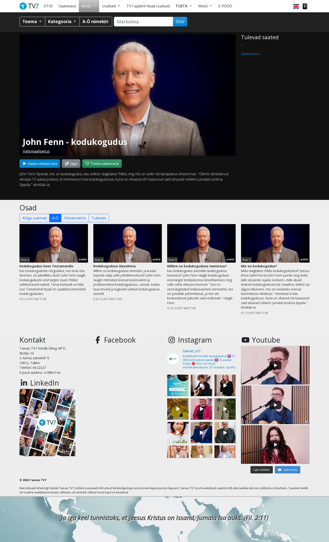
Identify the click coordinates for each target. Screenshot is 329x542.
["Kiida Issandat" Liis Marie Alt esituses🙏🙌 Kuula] (225, 385)
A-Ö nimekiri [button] (95, 21)
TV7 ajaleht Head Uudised (148, 6)
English (296, 6)
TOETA (181, 6)
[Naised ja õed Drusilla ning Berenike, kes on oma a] (177, 432)
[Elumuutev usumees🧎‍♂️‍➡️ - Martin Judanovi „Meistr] (177, 456)
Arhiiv (86, 6)
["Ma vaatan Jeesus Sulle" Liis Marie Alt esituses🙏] (201, 385)
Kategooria (60, 21)
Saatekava (67, 6)
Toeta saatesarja (104, 163)
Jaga (73, 163)
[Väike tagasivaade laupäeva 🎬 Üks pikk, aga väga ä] (225, 409)
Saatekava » (251, 53)
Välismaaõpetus (36, 151)
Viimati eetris (75, 218)
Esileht (30, 6)
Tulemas (99, 218)
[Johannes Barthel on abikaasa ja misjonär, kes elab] (225, 432)
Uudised (109, 6)
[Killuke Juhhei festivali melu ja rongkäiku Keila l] (177, 409)
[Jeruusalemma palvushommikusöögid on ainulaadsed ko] (201, 432)
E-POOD (225, 6)
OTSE (48, 6)
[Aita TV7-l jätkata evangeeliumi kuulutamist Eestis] (177, 385)
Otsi (180, 21)
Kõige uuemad (34, 218)
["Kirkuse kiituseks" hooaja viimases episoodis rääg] (201, 409)
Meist (203, 6)
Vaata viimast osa (42, 163)
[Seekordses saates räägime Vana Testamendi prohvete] (201, 456)
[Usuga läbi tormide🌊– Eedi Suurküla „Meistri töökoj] (225, 456)
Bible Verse (305, 6)
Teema (30, 21)
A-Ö (55, 218)
